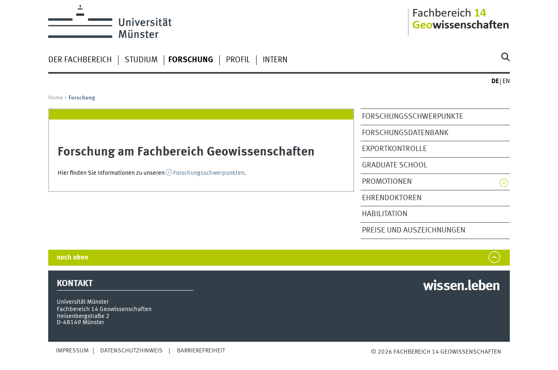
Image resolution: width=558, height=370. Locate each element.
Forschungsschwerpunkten (208, 173)
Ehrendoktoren (392, 198)
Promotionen (387, 181)
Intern (275, 60)
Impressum (72, 350)
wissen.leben (461, 286)
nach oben (72, 257)
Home (55, 98)
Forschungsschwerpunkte (412, 116)
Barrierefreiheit (201, 350)
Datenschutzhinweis (131, 350)
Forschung (190, 60)
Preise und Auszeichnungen (413, 230)
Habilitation (384, 214)
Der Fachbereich (80, 60)
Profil (238, 60)
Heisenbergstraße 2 (83, 316)
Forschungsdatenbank (405, 133)
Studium (141, 60)
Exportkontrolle (394, 149)
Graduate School (394, 165)
